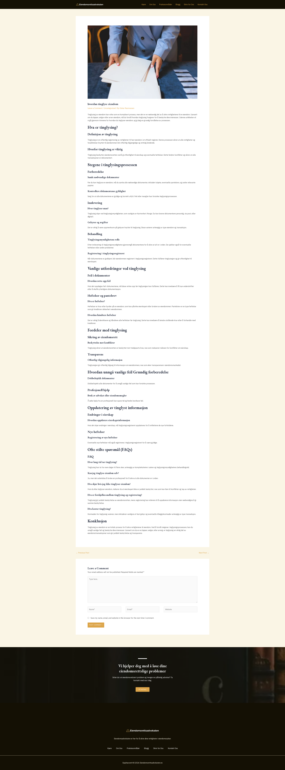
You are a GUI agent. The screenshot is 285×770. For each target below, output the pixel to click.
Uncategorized (110, 108)
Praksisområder (165, 4)
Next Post (204, 553)
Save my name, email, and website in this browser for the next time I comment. (122, 618)
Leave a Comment (95, 108)
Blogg (178, 4)
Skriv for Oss (189, 4)
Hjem (143, 4)
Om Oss (152, 4)
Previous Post (82, 553)
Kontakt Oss (203, 4)
